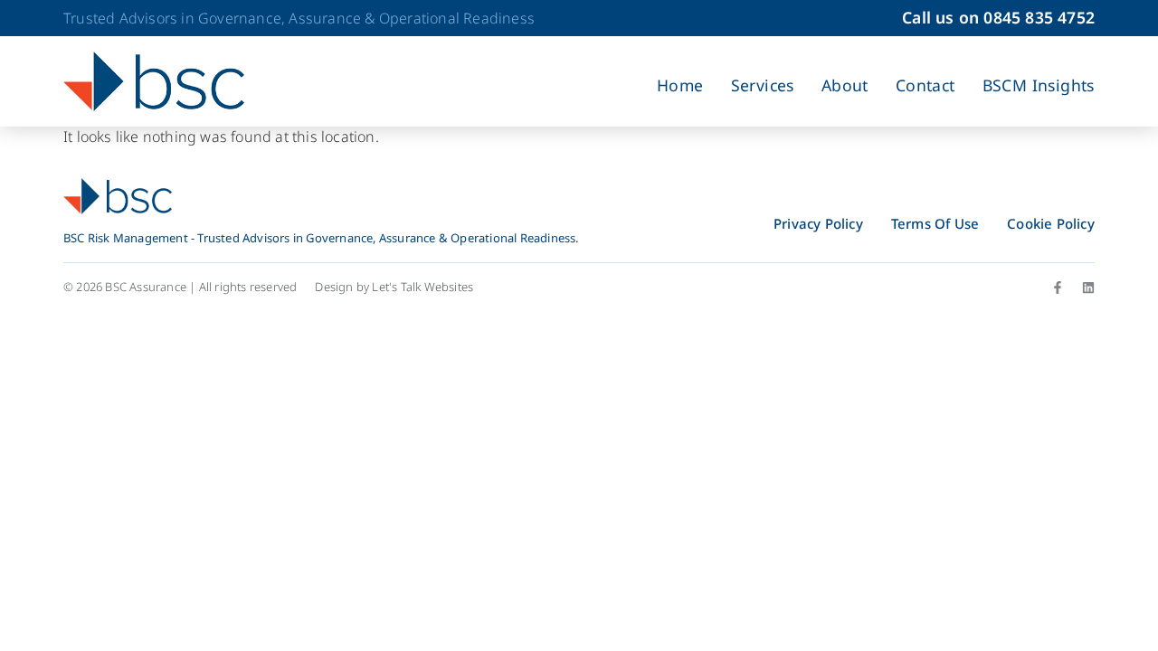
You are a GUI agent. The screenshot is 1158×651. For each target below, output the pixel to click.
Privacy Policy (818, 223)
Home (680, 85)
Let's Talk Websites (422, 286)
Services (762, 85)
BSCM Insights (1038, 85)
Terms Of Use (935, 223)
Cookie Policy (1051, 223)
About (844, 85)
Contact (925, 85)
